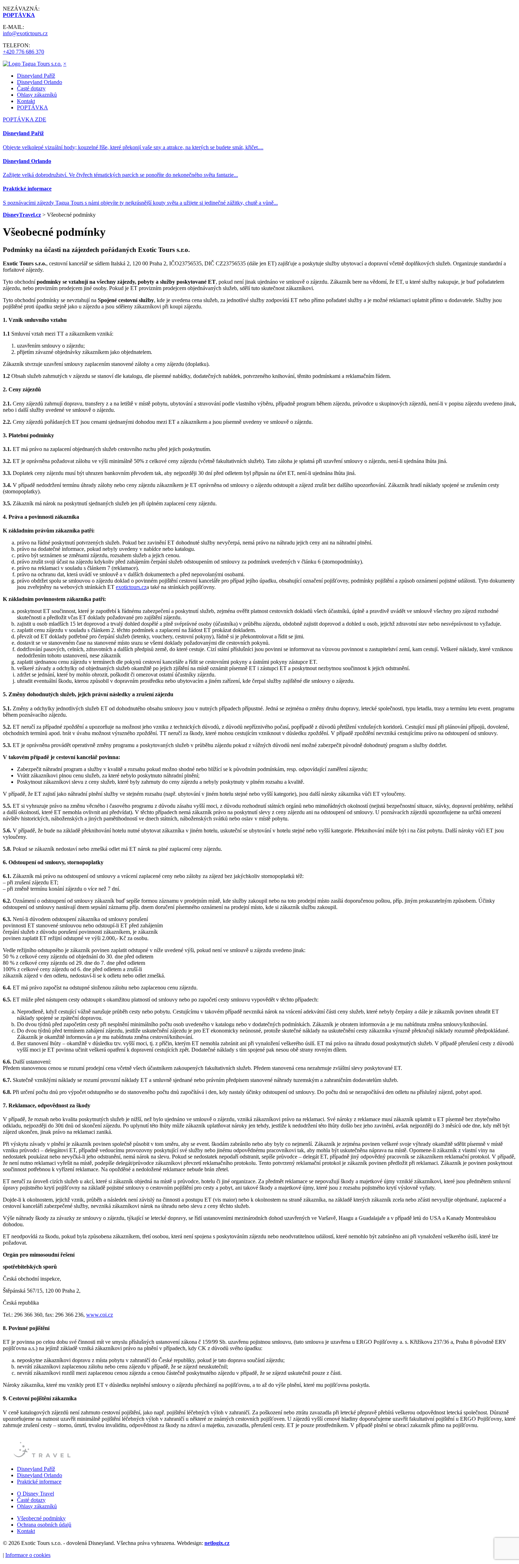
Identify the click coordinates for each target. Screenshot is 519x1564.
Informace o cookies (27, 1555)
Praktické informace (39, 1482)
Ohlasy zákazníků (37, 95)
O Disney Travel (35, 1494)
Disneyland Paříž (36, 76)
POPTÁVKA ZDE (24, 119)
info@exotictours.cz (25, 33)
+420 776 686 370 (23, 52)
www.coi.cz (99, 1315)
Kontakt (26, 101)
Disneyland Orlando (39, 82)
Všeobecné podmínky (41, 1518)
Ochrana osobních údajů (44, 1525)
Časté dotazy (31, 88)
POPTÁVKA (32, 107)
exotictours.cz (131, 587)
